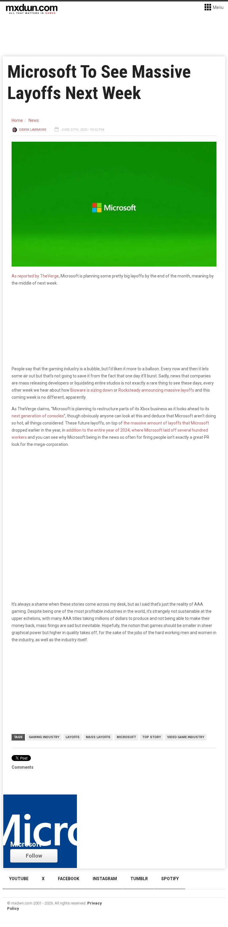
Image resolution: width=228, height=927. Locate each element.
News (33, 120)
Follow (34, 856)
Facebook (68, 878)
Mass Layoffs (98, 737)
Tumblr (139, 878)
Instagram (105, 878)
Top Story (151, 737)
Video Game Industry (185, 737)
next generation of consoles (38, 416)
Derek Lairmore (32, 130)
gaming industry (44, 737)
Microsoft (126, 737)
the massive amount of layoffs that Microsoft (166, 423)
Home (17, 120)
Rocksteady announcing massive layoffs (156, 390)
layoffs (73, 737)
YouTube (18, 878)
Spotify (170, 878)
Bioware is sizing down (91, 390)
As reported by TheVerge (35, 276)
